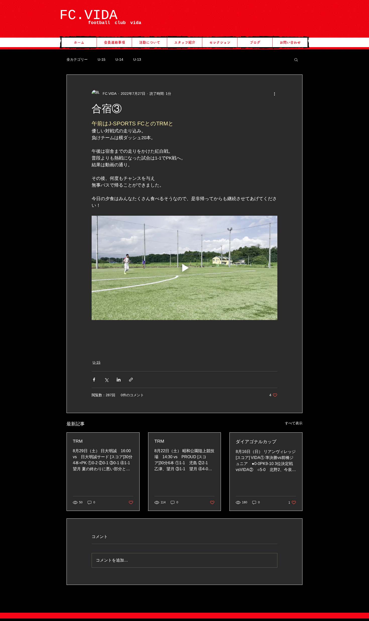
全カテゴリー (77, 59)
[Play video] (184, 268)
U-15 (101, 59)
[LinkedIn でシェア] (118, 379)
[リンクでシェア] (131, 379)
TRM (78, 441)
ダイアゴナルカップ (256, 441)
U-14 (119, 59)
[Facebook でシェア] (94, 379)
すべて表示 (293, 423)
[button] (296, 59)
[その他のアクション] (274, 94)
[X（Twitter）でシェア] (106, 379)
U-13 (137, 59)
